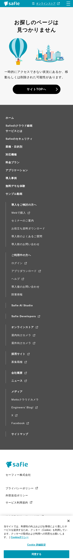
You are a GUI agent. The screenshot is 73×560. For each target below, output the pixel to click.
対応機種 (11, 154)
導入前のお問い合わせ (25, 244)
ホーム (10, 117)
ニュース (17, 380)
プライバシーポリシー (20, 488)
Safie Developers (23, 316)
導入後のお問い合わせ (25, 286)
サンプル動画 (14, 193)
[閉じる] (68, 521)
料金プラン (13, 162)
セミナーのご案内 (22, 220)
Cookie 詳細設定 (36, 544)
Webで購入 (18, 212)
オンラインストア (22, 327)
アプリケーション (17, 170)
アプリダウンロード (24, 270)
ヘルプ (15, 278)
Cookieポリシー (20, 537)
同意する (37, 554)
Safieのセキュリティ (19, 138)
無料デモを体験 (15, 185)
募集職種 (17, 361)
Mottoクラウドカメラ (25, 399)
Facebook (18, 423)
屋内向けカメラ (21, 335)
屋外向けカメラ (21, 343)
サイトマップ (19, 433)
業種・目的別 (14, 146)
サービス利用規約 (17, 502)
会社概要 (17, 372)
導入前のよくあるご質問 (26, 236)
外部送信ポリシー (17, 495)
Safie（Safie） (18, 464)
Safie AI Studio (22, 305)
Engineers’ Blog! (22, 407)
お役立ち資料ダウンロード (28, 228)
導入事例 (11, 178)
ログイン (17, 263)
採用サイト (18, 353)
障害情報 (17, 294)
